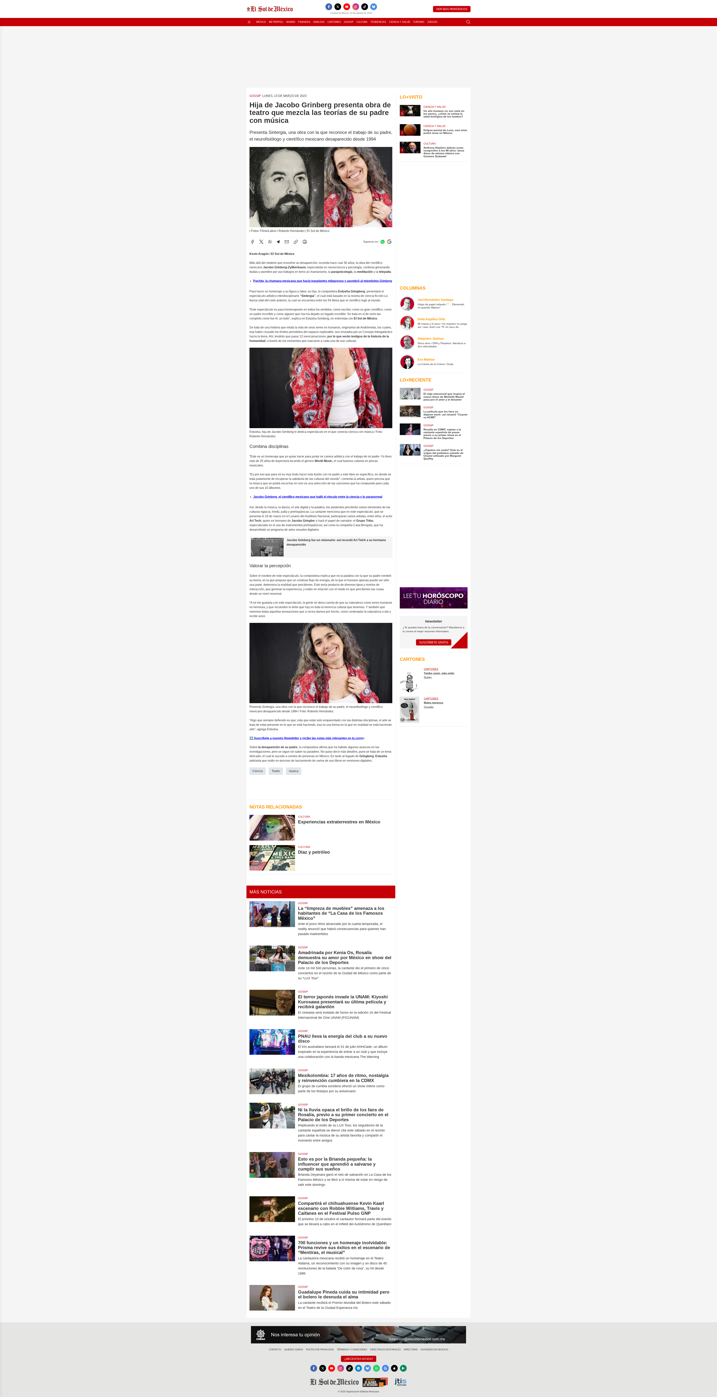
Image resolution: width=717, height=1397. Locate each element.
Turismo (418, 22)
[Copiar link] (296, 242)
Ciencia (257, 771)
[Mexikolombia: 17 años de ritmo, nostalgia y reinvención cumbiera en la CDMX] (272, 1083)
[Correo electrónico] (287, 242)
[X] (337, 6)
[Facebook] (328, 6)
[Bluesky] (373, 6)
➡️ (251, 738)
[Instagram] (355, 6)
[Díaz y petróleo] (272, 858)
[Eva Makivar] (407, 361)
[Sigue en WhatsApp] (383, 242)
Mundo (290, 22)
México (261, 22)
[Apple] (394, 1368)
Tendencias (378, 22)
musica (293, 771)
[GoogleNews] (385, 1368)
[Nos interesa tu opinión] (358, 1335)
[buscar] (468, 22)
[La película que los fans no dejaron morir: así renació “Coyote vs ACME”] (410, 412)
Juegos (432, 22)
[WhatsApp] (270, 242)
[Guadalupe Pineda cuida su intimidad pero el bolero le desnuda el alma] (272, 1300)
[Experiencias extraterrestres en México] (272, 827)
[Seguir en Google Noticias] (389, 242)
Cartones (334, 22)
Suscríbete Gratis (433, 642)
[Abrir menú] (249, 22)
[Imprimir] (305, 242)
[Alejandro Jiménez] (407, 342)
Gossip (348, 22)
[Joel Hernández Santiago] (407, 303)
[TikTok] (364, 6)
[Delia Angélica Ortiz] (407, 322)
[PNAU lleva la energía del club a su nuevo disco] (272, 1046)
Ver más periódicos (451, 9)
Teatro (276, 771)
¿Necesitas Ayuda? (358, 1358)
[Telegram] (278, 242)
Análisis (319, 22)
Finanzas (304, 22)
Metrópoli (276, 22)
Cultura (361, 22)
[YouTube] (346, 6)
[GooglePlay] (403, 1368)
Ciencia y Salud (399, 22)
